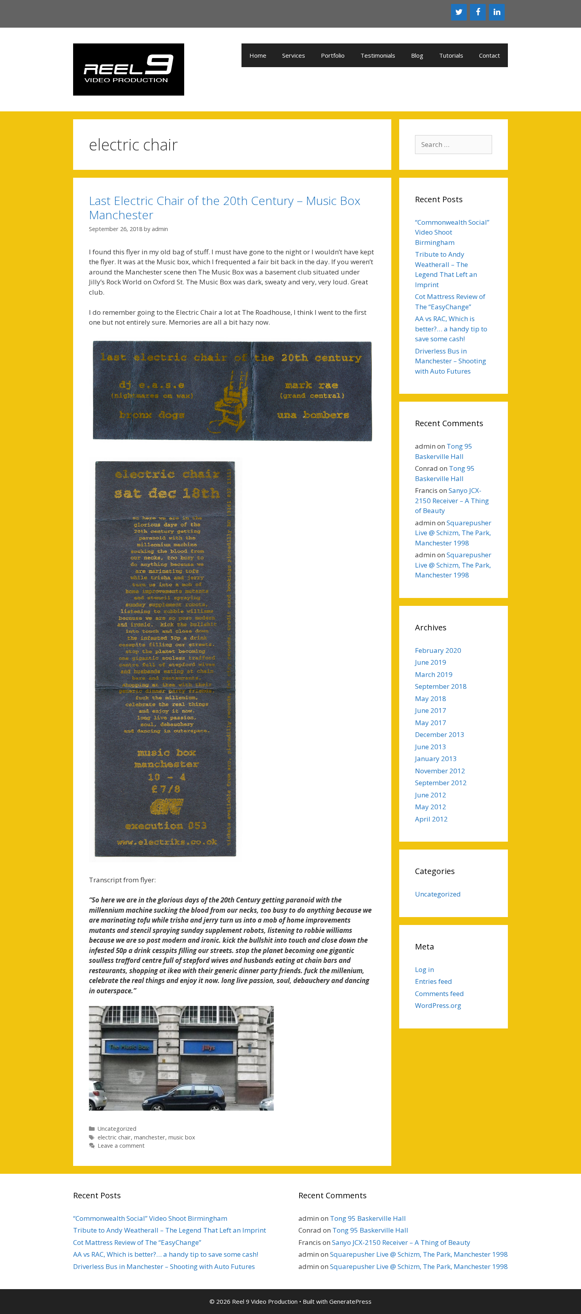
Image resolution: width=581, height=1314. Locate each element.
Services (293, 55)
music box (181, 1137)
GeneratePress (350, 1301)
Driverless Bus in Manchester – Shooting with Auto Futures (450, 361)
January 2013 (436, 758)
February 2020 (438, 650)
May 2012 (430, 806)
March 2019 (434, 674)
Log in (424, 969)
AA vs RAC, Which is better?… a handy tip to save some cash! (451, 328)
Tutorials (451, 55)
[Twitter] (459, 12)
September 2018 (441, 686)
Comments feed (439, 993)
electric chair (114, 1137)
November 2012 (440, 770)
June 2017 (430, 710)
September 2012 (441, 782)
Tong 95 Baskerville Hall (368, 1218)
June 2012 (430, 794)
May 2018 (430, 698)
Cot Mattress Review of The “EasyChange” (137, 1242)
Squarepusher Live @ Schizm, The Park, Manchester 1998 (453, 532)
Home (257, 55)
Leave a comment (121, 1145)
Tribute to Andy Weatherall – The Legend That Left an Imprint (169, 1230)
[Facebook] (478, 12)
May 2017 (430, 722)
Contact (489, 55)
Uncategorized (117, 1128)
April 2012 (431, 818)
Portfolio (333, 55)
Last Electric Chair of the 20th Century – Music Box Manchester (224, 207)
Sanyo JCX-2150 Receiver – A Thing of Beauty (452, 500)
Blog (417, 55)
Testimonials (377, 55)
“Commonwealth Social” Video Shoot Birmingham (150, 1218)
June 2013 (430, 746)
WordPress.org (438, 1005)
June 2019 (430, 662)
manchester (149, 1137)
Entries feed (433, 981)
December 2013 (439, 734)
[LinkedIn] (497, 12)
